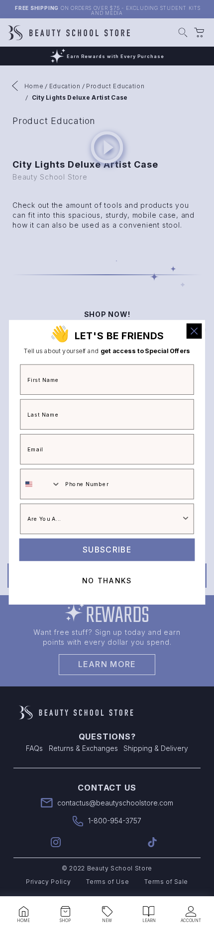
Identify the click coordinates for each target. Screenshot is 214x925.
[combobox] (40, 484)
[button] (23, 911)
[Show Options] (185, 519)
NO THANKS (107, 581)
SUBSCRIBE (107, 549)
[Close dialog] (194, 331)
